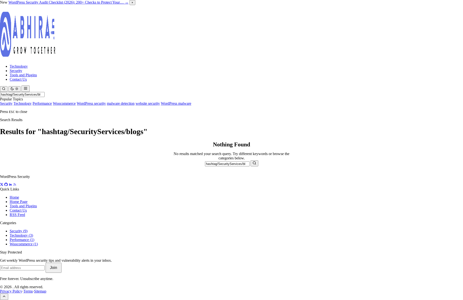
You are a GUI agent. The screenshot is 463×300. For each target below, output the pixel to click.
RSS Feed (17, 215)
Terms (28, 291)
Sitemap (40, 291)
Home (14, 197)
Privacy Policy (11, 291)
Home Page (18, 202)
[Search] (3, 89)
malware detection (121, 103)
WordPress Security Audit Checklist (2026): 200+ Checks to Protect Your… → (68, 2)
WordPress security (91, 103)
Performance (42, 103)
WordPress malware (176, 103)
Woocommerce (64, 103)
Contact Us (18, 79)
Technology (19, 66)
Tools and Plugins (23, 75)
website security (148, 103)
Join (53, 268)
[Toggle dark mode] (14, 89)
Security (16, 71)
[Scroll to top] (4, 296)
